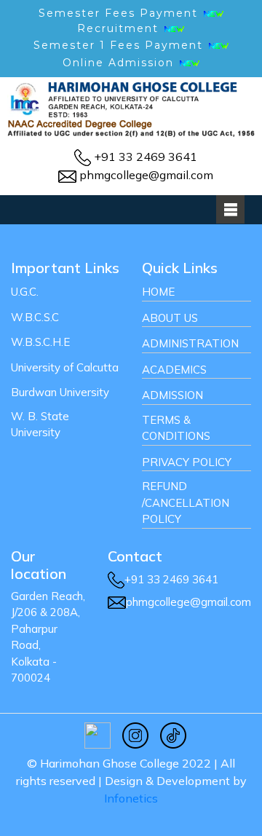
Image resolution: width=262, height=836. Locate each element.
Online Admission (118, 62)
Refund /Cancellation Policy (185, 502)
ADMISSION (172, 395)
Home (158, 292)
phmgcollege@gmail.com (146, 174)
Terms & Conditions (176, 428)
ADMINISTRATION (190, 343)
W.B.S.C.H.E (40, 342)
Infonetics (131, 798)
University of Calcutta (65, 367)
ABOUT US (170, 318)
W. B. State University (40, 424)
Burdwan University (60, 392)
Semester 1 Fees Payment (118, 45)
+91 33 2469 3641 (145, 156)
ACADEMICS (174, 369)
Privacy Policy (186, 462)
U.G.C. (25, 292)
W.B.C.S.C (35, 317)
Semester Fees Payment (120, 13)
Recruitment (120, 28)
